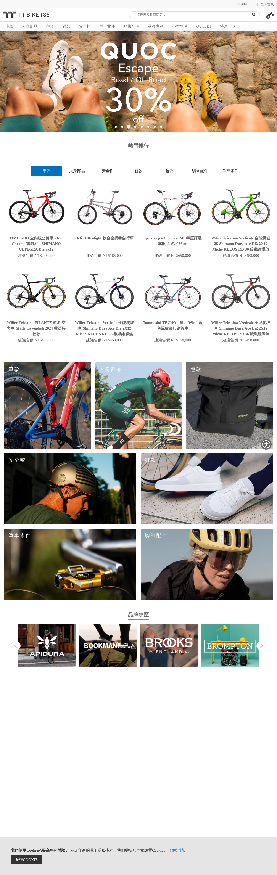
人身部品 (77, 171)
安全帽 (108, 171)
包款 (169, 171)
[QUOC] (138, 81)
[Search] (254, 14)
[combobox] (194, 14)
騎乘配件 (200, 171)
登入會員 (267, 4)
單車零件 (230, 171)
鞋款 (138, 171)
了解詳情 (176, 850)
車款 (46, 171)
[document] (138, 856)
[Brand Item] (47, 645)
